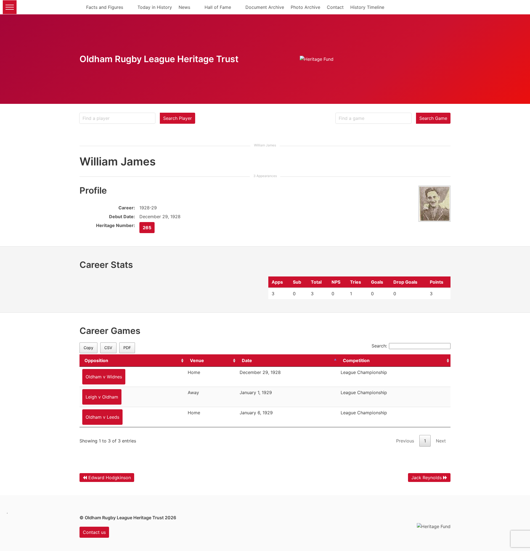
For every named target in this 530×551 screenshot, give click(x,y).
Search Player (177, 118)
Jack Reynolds (426, 477)
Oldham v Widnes (104, 376)
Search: (379, 346)
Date (247, 360)
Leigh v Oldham (102, 397)
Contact (335, 7)
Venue (197, 360)
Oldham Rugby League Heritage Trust (159, 59)
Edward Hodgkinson (109, 477)
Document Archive (264, 7)
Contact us (94, 532)
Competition (356, 360)
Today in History (154, 7)
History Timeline (367, 7)
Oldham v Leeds (102, 417)
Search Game (433, 118)
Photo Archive (305, 7)
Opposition (96, 360)
